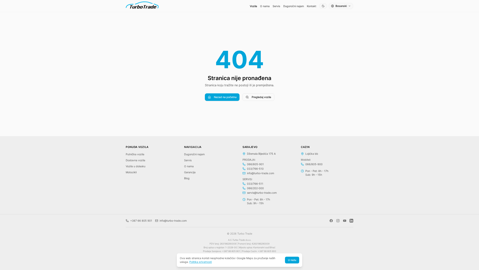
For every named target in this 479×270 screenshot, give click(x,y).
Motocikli (131, 172)
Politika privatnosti (200, 261)
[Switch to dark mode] (323, 6)
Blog (187, 178)
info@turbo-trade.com (260, 173)
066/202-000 (255, 188)
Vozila (253, 6)
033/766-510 (255, 168)
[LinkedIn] (351, 221)
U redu (292, 260)
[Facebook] (331, 221)
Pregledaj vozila (261, 97)
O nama (265, 6)
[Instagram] (338, 221)
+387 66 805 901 (141, 220)
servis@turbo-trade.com (262, 192)
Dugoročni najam (293, 6)
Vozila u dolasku (135, 166)
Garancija (190, 172)
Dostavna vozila (135, 160)
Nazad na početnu (225, 97)
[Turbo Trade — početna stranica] (142, 6)
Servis (276, 6)
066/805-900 (314, 164)
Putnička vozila (135, 154)
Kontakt (311, 6)
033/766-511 (255, 183)
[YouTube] (345, 221)
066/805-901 (255, 164)
